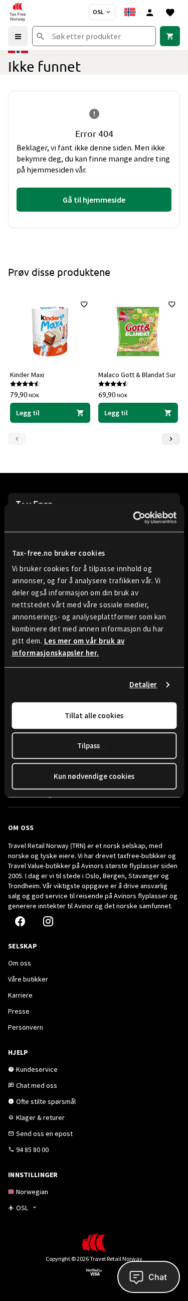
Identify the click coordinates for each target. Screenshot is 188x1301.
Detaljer (143, 684)
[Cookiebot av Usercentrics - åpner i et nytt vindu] (133, 517)
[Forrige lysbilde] (17, 439)
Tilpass (88, 745)
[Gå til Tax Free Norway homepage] (17, 12)
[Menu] (18, 36)
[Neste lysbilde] (171, 439)
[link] (170, 36)
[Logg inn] (150, 12)
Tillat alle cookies (94, 715)
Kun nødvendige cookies (94, 776)
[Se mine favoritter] (170, 12)
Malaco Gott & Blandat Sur (137, 374)
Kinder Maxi (27, 374)
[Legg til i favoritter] (84, 304)
